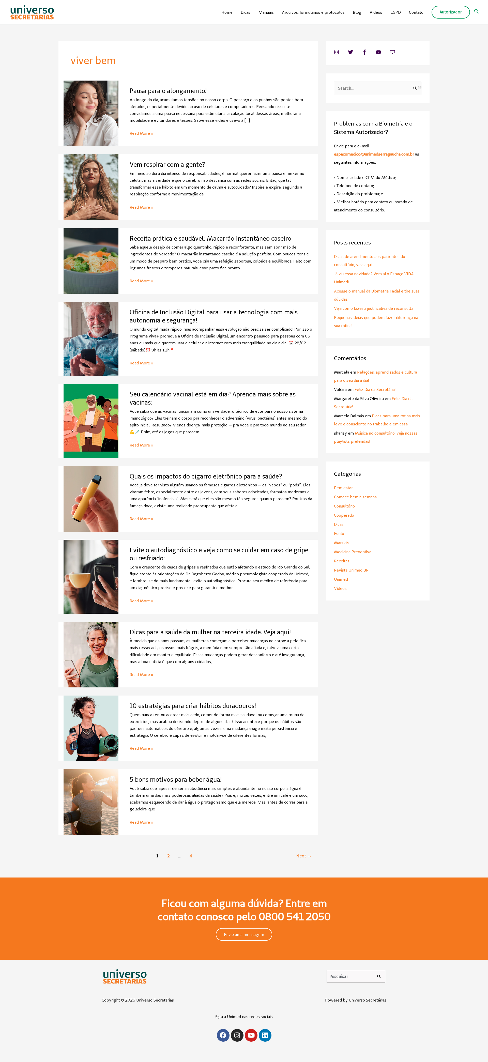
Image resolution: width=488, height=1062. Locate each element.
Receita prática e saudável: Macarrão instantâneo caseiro (210, 238)
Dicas (245, 12)
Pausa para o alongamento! (168, 91)
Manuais (266, 12)
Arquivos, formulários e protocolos (313, 12)
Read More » (141, 133)
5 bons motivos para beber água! (175, 779)
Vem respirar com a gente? (167, 164)
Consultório (344, 506)
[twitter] (354, 52)
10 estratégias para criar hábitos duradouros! (193, 706)
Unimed (341, 579)
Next (304, 855)
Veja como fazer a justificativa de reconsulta (373, 308)
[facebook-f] (368, 52)
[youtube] (382, 52)
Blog (357, 12)
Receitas (341, 560)
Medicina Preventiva (352, 551)
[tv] (393, 52)
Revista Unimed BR (351, 570)
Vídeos (376, 12)
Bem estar (343, 487)
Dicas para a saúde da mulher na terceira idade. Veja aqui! (210, 632)
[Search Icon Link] (476, 12)
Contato (416, 12)
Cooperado (344, 515)
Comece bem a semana (355, 496)
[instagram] (340, 52)
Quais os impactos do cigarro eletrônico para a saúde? (206, 476)
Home (227, 12)
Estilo (339, 533)
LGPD (395, 12)
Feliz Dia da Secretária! (375, 389)
